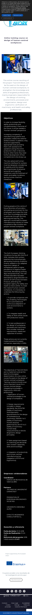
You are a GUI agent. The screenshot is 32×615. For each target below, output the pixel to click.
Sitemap (17, 605)
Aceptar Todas (6, 15)
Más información (16, 580)
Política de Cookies (20, 8)
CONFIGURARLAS (7, 18)
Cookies (8, 605)
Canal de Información (21, 607)
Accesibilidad (26, 603)
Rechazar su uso (17, 15)
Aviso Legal (14, 603)
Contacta (4, 603)
